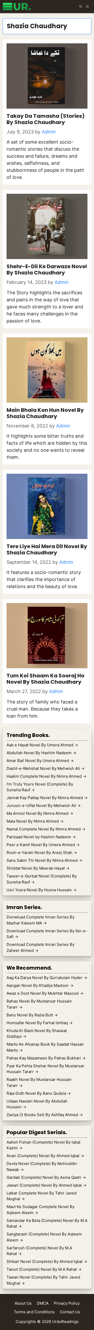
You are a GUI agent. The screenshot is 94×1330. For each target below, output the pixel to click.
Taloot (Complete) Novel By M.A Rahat (44, 1269)
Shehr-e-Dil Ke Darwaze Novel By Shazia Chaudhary (47, 269)
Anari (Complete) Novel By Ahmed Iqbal (45, 1155)
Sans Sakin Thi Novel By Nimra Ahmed (44, 860)
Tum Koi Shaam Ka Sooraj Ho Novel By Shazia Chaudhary (45, 678)
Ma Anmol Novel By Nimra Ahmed (40, 813)
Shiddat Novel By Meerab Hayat (38, 868)
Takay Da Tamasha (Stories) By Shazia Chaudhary (46, 119)
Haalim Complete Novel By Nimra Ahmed (46, 776)
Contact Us (70, 1311)
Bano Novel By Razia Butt (32, 1014)
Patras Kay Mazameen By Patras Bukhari (46, 1058)
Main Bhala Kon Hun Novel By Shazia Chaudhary (45, 413)
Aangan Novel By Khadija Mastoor (40, 985)
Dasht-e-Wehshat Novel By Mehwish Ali (46, 768)
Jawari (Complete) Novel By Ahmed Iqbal (46, 1185)
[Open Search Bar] (80, 6)
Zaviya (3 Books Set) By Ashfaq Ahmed (45, 1114)
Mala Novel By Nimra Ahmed (35, 821)
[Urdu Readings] (18, 6)
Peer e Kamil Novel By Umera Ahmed (43, 844)
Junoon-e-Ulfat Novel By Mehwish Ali (44, 805)
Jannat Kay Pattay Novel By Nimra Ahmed (47, 797)
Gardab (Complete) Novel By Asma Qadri (46, 1177)
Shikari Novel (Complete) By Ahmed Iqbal (47, 1261)
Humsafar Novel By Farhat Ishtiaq (40, 1022)
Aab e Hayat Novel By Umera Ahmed (42, 744)
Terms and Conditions (34, 1311)
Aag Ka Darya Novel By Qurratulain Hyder (47, 977)
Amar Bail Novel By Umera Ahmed (40, 760)
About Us (23, 1303)
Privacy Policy (67, 1303)
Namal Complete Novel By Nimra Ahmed (46, 829)
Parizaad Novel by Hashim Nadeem (41, 836)
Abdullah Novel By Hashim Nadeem (41, 752)
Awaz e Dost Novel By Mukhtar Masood (45, 993)
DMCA (43, 1303)
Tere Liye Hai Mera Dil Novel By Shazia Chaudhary (47, 549)
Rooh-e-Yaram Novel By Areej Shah (42, 852)
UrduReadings (65, 1321)
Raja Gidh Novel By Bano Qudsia (39, 1093)
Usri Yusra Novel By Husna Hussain (42, 889)
